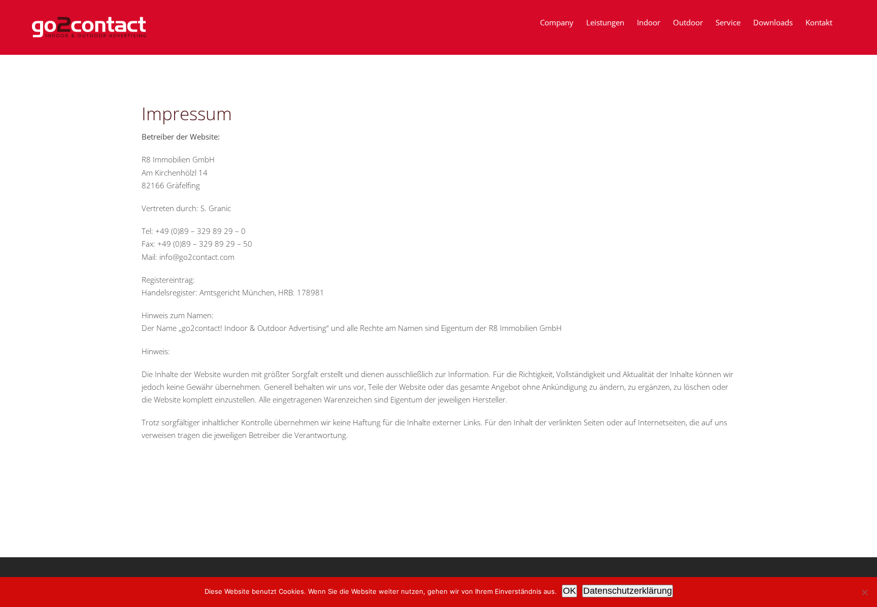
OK (569, 591)
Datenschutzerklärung (627, 591)
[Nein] (864, 592)
